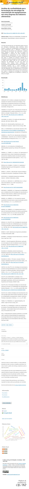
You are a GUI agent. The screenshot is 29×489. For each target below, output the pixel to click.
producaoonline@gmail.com (13, 474)
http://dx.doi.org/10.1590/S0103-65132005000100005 (13, 289)
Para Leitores (4, 392)
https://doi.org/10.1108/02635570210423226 (14, 162)
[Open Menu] (1, 1)
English (5, 411)
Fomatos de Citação (6, 343)
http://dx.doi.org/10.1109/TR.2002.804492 (13, 187)
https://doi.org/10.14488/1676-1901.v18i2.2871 (14, 33)
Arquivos (7, 4)
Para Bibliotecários (5, 397)
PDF (4, 325)
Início (2, 4)
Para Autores (4, 394)
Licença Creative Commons (20, 385)
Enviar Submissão (7, 403)
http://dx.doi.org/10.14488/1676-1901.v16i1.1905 (12, 273)
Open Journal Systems (7, 418)
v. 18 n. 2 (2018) (13, 4)
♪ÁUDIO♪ (10, 325)
